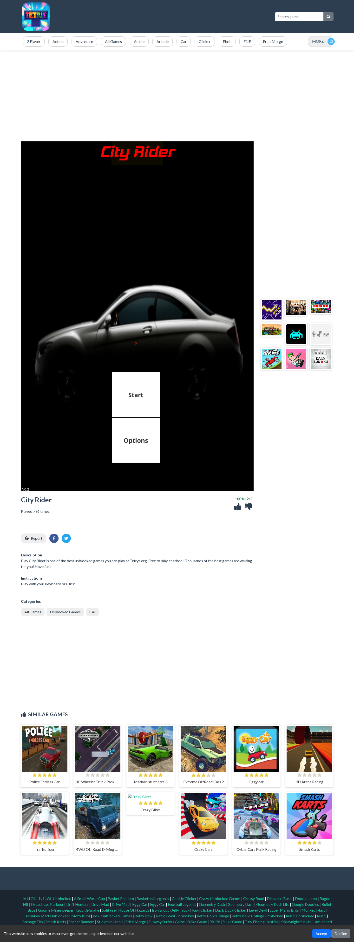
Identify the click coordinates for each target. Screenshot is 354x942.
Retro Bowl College (213, 916)
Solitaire (109, 910)
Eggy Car (140, 904)
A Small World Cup (90, 898)
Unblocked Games (65, 612)
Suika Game (197, 921)
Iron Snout (161, 910)
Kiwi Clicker (202, 910)
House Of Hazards (134, 910)
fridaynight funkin (296, 921)
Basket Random (121, 898)
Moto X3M (81, 916)
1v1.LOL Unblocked (55, 898)
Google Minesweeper (56, 910)
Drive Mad (100, 904)
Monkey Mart (314, 910)
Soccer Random (82, 921)
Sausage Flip (33, 921)
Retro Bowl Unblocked (175, 916)
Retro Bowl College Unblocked (258, 916)
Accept (321, 933)
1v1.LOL (29, 898)
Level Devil (258, 910)
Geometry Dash (212, 904)
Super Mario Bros (285, 910)
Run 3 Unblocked (300, 916)
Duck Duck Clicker (231, 910)
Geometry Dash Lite (273, 904)
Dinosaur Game (280, 898)
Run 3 (322, 916)
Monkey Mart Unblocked (47, 916)
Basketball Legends (153, 898)
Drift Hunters (77, 904)
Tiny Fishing (255, 921)
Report (36, 538)
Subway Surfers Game (167, 921)
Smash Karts (56, 921)
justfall (273, 921)
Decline (340, 933)
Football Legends (182, 904)
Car (92, 612)
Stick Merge (136, 921)
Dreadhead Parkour (47, 904)
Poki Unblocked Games (113, 916)
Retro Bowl (144, 916)
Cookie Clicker (184, 898)
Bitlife (215, 921)
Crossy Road (254, 898)
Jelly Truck (180, 910)
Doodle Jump (306, 898)
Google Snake (88, 910)
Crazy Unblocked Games (220, 898)
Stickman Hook (110, 921)
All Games (32, 612)
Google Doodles (306, 904)
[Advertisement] (182, 17)
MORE (318, 41)
